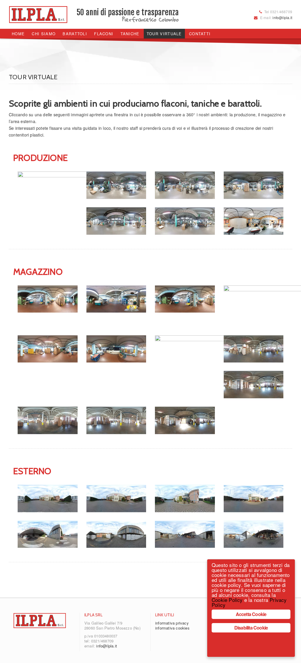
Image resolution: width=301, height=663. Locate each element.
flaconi (103, 33)
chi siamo (44, 33)
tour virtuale (164, 33)
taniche (130, 33)
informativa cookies (172, 628)
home (18, 33)
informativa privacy (172, 623)
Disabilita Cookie (251, 627)
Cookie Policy (227, 599)
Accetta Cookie (251, 614)
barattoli (75, 33)
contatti (199, 33)
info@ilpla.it (282, 17)
